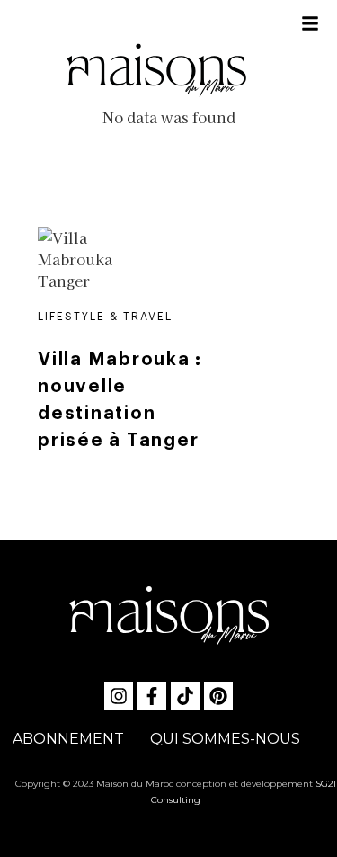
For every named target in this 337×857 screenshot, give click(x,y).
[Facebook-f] (151, 696)
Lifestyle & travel (105, 316)
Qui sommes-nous (225, 738)
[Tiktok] (185, 696)
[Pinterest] (218, 696)
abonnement (68, 738)
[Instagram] (118, 696)
